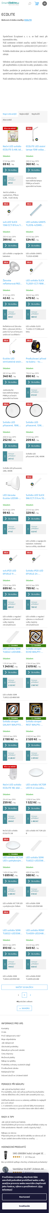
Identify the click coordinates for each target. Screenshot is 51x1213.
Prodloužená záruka (9, 1068)
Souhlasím (24, 1206)
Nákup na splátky (8, 1061)
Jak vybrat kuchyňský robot (13, 1089)
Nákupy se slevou (8, 1133)
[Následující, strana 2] (24, 995)
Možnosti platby (8, 1057)
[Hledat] (30, 3)
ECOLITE (28, 20)
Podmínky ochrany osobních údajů (15, 1064)
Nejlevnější (24, 114)
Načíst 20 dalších (24, 987)
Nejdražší (36, 114)
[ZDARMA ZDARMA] (13, 636)
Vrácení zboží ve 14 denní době (14, 1075)
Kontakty (5, 1028)
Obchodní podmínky (9, 1046)
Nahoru (26, 1008)
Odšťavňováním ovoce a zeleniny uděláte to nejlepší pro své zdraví (23, 1101)
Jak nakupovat (7, 1043)
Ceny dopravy (7, 1053)
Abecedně (7, 119)
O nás (3, 1032)
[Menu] (44, 3)
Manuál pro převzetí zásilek (13, 1050)
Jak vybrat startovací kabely (13, 1122)
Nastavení (24, 1196)
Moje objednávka (8, 1039)
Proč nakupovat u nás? (10, 1035)
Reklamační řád (7, 1071)
